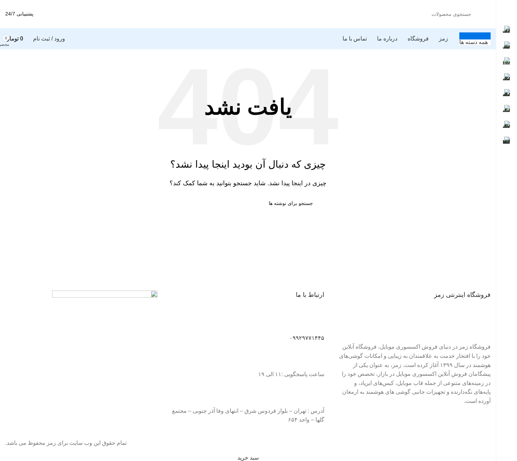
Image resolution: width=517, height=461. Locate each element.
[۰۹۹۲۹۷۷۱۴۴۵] (315, 322)
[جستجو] (59, 14)
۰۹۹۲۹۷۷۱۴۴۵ (306, 338)
